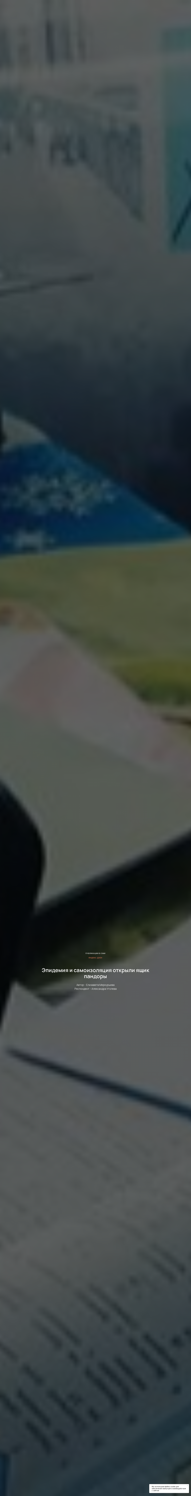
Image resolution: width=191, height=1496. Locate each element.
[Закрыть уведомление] (188, 1486)
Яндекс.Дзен (95, 958)
